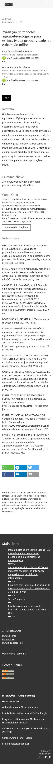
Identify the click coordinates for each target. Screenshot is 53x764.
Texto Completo (16, 599)
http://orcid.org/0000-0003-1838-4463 (22, 80)
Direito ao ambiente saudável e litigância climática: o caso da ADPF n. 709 (28, 610)
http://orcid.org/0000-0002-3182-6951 (22, 58)
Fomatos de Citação (15, 227)
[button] (8, 467)
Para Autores (8, 639)
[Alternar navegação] (44, 4)
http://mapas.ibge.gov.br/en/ (18, 405)
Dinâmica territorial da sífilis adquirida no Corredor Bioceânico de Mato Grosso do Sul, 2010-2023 (29, 588)
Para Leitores (9, 635)
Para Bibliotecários (12, 642)
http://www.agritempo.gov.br (17, 346)
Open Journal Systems (14, 653)
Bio (3, 61)
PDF (7, 98)
